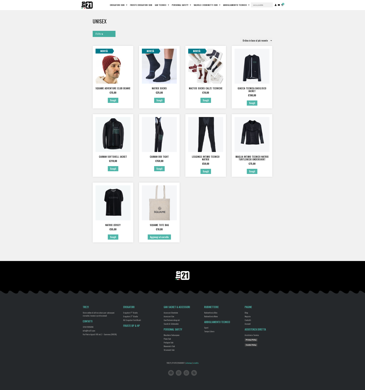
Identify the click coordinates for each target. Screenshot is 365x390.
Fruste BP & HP (131, 325)
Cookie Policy (251, 345)
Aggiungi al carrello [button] (159, 237)
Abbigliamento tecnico (217, 322)
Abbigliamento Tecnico (235, 4)
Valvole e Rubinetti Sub (206, 4)
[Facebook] (171, 373)
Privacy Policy (251, 340)
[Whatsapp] (186, 373)
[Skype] (194, 373)
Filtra (99, 34)
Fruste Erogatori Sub (141, 4)
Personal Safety (180, 4)
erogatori (129, 307)
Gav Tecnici (160, 4)
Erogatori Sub (117, 4)
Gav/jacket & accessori (177, 307)
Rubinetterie (211, 307)
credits (196, 362)
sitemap (189, 362)
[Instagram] (179, 373)
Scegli (113, 100)
